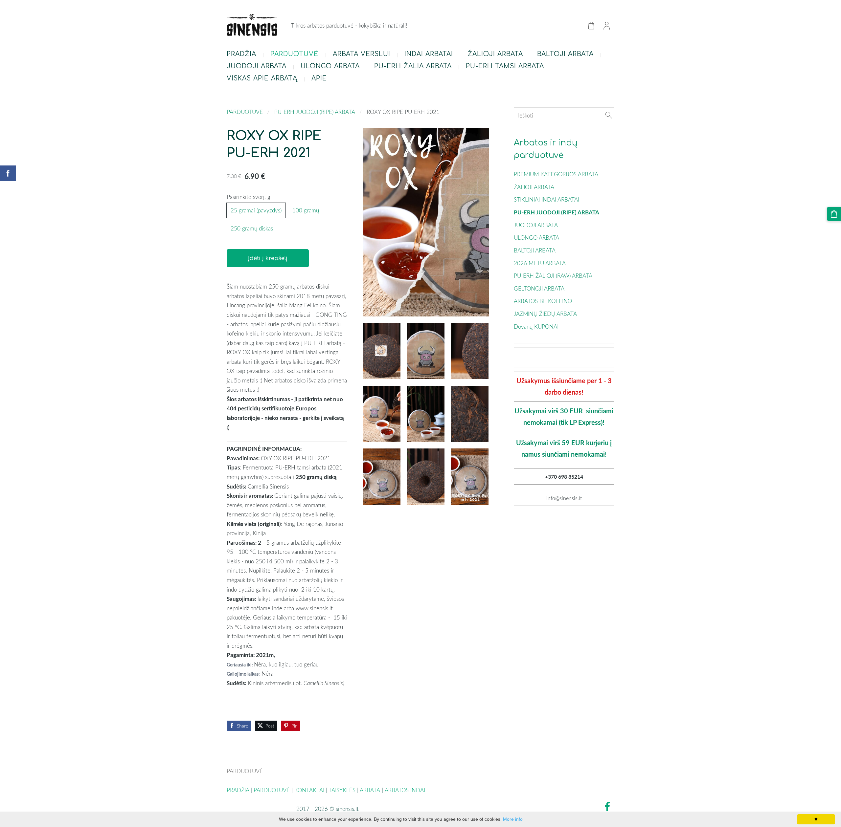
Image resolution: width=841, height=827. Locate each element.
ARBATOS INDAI (406, 790)
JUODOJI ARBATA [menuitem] (256, 66)
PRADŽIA (238, 790)
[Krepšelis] (591, 25)
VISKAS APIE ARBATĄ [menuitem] (262, 78)
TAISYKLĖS (342, 790)
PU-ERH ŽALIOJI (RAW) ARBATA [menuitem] (553, 275)
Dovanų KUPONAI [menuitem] (536, 326)
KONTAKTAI (309, 790)
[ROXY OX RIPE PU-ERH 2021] (381, 351)
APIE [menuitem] (319, 78)
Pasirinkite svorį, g (248, 197)
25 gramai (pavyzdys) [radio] (256, 210)
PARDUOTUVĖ (245, 112)
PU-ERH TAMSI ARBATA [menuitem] (505, 66)
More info (513, 819)
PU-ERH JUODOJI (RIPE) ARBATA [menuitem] (556, 212)
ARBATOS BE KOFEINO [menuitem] (543, 301)
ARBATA (370, 790)
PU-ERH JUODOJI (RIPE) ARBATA (314, 112)
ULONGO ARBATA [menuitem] (330, 66)
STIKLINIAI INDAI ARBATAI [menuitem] (546, 199)
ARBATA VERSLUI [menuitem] (361, 54)
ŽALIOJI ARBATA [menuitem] (495, 54)
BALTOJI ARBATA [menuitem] (565, 54)
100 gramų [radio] (305, 210)
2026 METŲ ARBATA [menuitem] (540, 263)
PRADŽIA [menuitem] (241, 54)
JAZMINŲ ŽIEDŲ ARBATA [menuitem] (545, 313)
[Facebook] (607, 806)
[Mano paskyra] (606, 25)
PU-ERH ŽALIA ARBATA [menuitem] (413, 66)
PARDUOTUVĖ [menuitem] (294, 54)
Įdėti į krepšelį (267, 258)
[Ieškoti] (608, 115)
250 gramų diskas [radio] (252, 228)
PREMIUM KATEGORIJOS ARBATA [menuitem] (556, 174)
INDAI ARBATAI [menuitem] (428, 54)
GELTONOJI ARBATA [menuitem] (539, 288)
